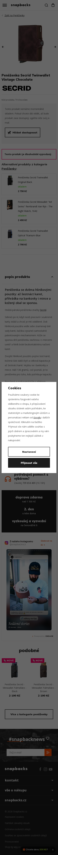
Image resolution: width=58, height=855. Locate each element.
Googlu (37, 417)
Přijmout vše (29, 462)
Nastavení (29, 451)
